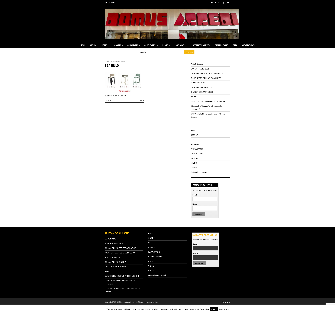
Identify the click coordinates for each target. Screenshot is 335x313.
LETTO (104, 45)
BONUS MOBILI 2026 (200, 69)
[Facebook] (215, 2)
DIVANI (194, 167)
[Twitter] (212, 2)
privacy (194, 97)
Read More (224, 309)
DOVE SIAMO (197, 64)
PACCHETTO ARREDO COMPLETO (206, 78)
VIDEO (235, 45)
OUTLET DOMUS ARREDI (202, 92)
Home (83, 45)
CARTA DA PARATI (221, 45)
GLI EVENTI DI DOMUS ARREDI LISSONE (208, 101)
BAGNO (165, 45)
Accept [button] (214, 309)
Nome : (196, 204)
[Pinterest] (228, 2)
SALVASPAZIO (132, 45)
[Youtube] (219, 2)
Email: (195, 195)
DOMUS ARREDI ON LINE (202, 87)
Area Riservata (248, 45)
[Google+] (224, 2)
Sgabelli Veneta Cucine (115, 95)
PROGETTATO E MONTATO (201, 45)
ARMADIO (117, 45)
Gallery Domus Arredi (199, 172)
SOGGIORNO (179, 45)
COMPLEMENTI (150, 45)
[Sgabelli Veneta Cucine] (124, 92)
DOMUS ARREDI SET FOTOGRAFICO (207, 73)
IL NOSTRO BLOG (198, 83)
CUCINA (93, 45)
